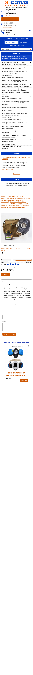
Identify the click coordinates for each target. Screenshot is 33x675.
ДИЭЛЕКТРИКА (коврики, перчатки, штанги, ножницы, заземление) (14, 136)
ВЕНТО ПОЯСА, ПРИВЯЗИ (9, 144)
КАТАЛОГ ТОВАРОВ (11, 42)
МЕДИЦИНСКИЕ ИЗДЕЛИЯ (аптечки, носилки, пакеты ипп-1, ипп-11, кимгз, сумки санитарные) (15, 85)
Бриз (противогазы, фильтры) (23, 260)
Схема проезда (7, 27)
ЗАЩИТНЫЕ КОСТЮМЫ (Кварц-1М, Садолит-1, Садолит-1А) (14, 131)
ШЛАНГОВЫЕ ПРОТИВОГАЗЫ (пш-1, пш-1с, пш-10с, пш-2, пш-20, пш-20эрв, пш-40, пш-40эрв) (15, 63)
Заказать (24, 380)
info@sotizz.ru (8, 16)
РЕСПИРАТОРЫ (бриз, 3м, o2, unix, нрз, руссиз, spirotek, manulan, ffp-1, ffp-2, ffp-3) (14, 81)
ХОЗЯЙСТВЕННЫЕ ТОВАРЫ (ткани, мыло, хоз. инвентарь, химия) (14, 140)
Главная (9, 38)
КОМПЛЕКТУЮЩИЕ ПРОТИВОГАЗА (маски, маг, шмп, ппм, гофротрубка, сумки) (15, 72)
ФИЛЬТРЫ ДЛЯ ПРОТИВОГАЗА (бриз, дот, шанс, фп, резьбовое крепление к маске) (15, 67)
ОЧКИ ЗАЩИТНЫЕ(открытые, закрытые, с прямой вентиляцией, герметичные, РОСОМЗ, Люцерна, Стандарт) (15, 102)
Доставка (12, 45)
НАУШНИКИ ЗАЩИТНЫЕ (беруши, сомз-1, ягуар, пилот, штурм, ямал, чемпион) (15, 114)
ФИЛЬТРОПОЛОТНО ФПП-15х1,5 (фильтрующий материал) (15, 147)
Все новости (16, 174)
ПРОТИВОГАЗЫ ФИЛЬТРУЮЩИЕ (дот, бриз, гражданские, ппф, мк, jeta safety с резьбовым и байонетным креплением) (15, 58)
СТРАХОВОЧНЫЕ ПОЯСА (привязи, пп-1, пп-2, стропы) (14, 123)
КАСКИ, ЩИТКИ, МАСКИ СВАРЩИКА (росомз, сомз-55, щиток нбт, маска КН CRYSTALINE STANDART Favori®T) (14, 108)
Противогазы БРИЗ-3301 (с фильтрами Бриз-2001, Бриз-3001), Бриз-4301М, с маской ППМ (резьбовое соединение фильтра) (15, 203)
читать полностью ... (8, 169)
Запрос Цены (24, 42)
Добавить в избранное (2, 253)
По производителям (21, 38)
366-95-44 (10, 13)
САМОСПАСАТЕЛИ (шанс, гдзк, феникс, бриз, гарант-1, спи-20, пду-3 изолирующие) (14, 76)
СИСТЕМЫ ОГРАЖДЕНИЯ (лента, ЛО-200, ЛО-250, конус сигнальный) (15, 127)
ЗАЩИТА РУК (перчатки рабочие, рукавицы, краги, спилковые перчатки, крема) (14, 97)
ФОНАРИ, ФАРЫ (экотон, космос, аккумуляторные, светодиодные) (11, 118)
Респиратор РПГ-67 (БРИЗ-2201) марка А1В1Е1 (16, 374)
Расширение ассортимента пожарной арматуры (16, 157)
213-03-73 (10, 10)
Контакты (21, 45)
